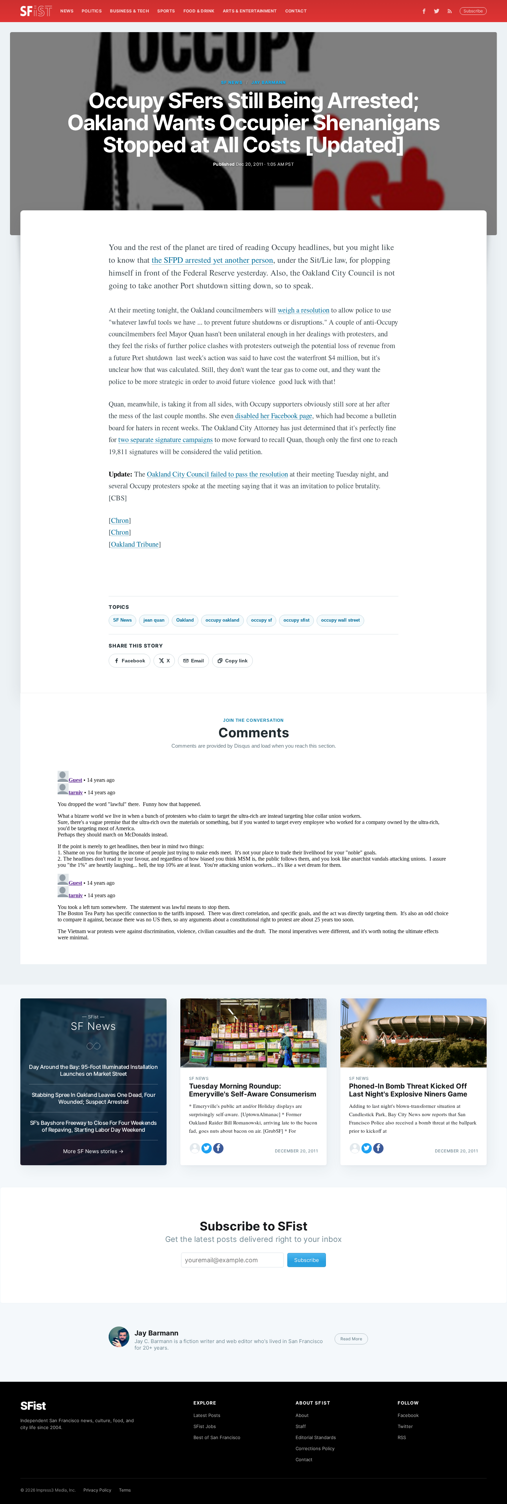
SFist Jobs (204, 1426)
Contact (296, 10)
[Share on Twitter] (206, 1148)
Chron (120, 520)
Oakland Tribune (135, 544)
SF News (231, 82)
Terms (125, 1490)
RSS (402, 1437)
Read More (351, 1338)
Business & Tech (129, 10)
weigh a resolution (303, 310)
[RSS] (451, 11)
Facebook (408, 1415)
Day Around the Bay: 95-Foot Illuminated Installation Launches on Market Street (93, 1070)
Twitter (405, 1426)
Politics (92, 10)
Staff (301, 1426)
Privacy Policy (97, 1490)
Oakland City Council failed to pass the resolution (217, 474)
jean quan (154, 620)
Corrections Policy (315, 1448)
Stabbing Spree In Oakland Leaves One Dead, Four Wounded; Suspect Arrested (94, 1098)
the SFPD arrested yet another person (212, 259)
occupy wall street (340, 620)
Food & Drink (199, 10)
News (66, 10)
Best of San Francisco (216, 1437)
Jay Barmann (268, 82)
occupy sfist (296, 620)
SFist (33, 1405)
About (302, 1415)
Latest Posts (206, 1415)
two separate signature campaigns (165, 439)
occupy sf (261, 620)
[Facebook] (424, 11)
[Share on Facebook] (218, 1148)
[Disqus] (253, 854)
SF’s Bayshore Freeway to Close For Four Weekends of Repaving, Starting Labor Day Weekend (93, 1126)
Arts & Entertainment (250, 10)
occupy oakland (222, 620)
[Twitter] (436, 11)
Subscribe (473, 10)
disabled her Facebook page (272, 415)
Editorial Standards (316, 1437)
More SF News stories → (93, 1151)
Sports (166, 10)
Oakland (185, 620)
